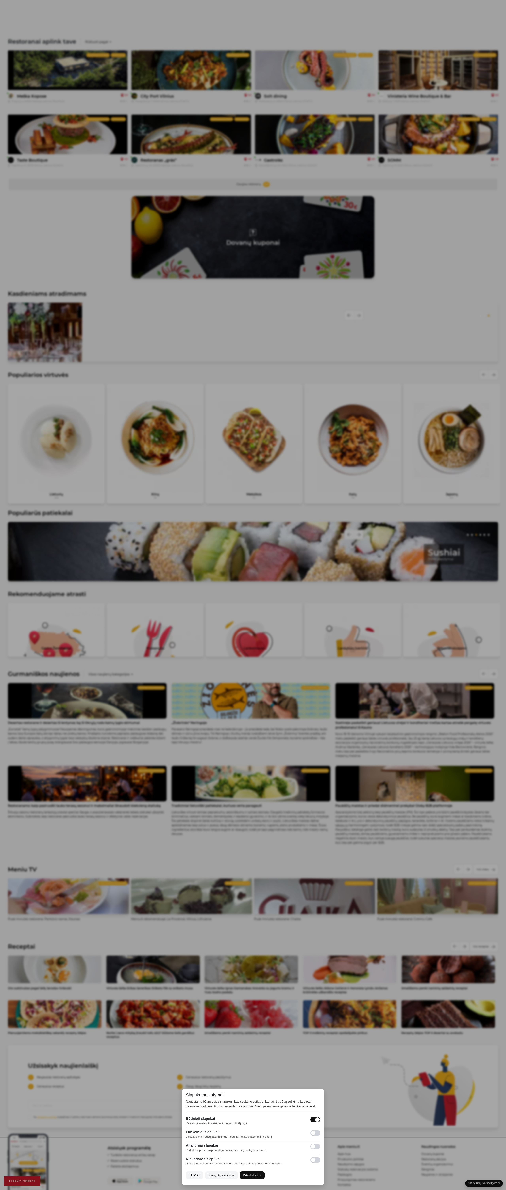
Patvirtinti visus (252, 1175)
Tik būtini (194, 1175)
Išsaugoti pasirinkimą (221, 1175)
